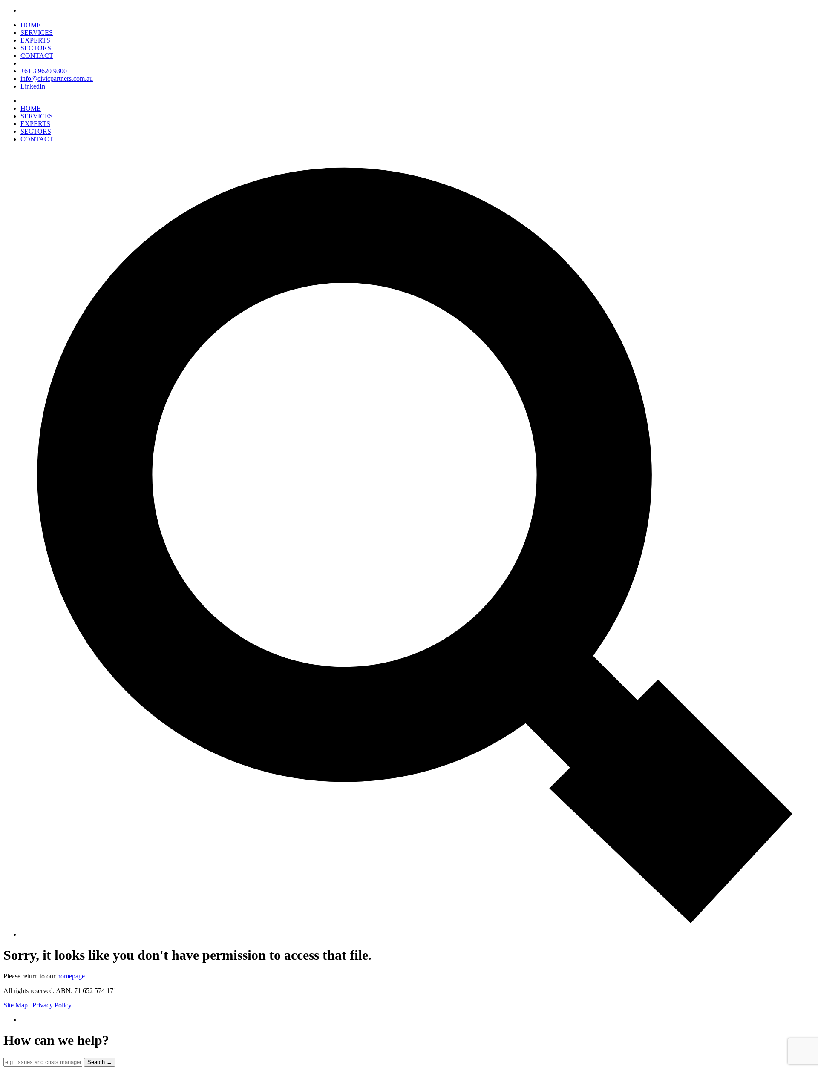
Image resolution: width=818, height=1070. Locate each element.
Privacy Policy (52, 1005)
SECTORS (35, 48)
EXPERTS (35, 40)
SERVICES (36, 32)
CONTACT (36, 55)
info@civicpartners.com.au (56, 78)
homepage (71, 976)
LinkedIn (32, 86)
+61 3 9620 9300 (43, 71)
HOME (30, 25)
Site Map (15, 1005)
